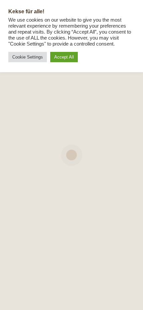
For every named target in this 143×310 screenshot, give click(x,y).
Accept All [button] (64, 57)
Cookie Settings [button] (27, 57)
